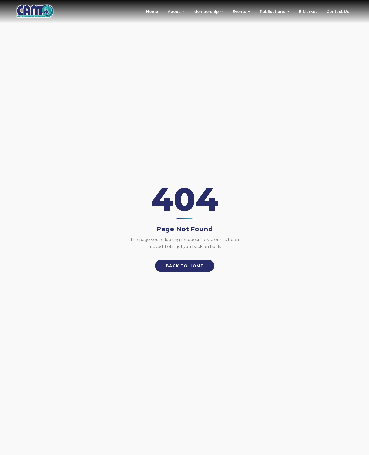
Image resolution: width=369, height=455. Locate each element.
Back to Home (184, 265)
